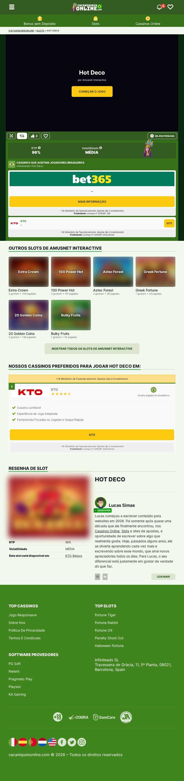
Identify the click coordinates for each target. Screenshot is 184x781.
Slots (95, 24)
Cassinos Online (148, 24)
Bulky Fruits (60, 333)
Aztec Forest (103, 290)
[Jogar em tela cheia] (11, 136)
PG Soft (15, 664)
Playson (15, 687)
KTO (68, 555)
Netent (14, 671)
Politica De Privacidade (27, 630)
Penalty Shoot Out (109, 638)
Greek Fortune (147, 290)
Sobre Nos (17, 623)
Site (169, 223)
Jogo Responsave (23, 615)
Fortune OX (103, 630)
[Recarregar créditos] (22, 136)
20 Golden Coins (22, 333)
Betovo (77, 555)
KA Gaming (17, 694)
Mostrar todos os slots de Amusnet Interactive (92, 348)
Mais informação (92, 201)
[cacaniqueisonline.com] (86, 7)
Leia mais (163, 576)
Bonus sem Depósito (40, 24)
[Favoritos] (170, 7)
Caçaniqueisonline (21, 30)
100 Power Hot (63, 290)
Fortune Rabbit (106, 623)
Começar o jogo (92, 91)
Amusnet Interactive (94, 79)
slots (40, 30)
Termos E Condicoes (24, 638)
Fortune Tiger (105, 615)
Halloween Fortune (109, 646)
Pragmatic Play (20, 679)
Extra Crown (18, 290)
